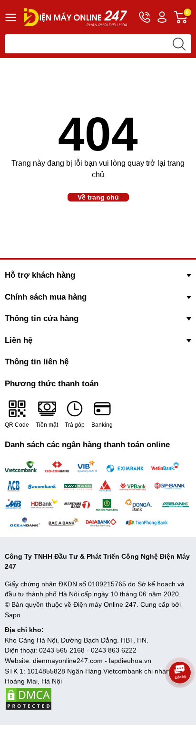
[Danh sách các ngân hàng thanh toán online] (98, 494)
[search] (178, 43)
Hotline (144, 17)
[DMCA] (28, 698)
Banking (102, 425)
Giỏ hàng (188, 17)
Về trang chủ (98, 197)
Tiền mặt (47, 425)
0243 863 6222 (114, 650)
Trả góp (75, 425)
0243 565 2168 (62, 650)
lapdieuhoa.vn (130, 660)
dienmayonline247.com (68, 660)
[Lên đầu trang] (180, 699)
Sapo (12, 615)
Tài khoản (162, 17)
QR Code (17, 425)
